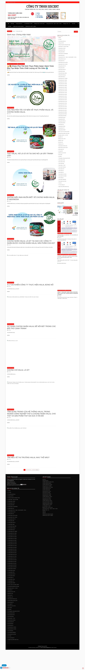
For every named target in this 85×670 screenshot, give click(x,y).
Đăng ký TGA (60, 140)
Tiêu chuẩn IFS (61, 172)
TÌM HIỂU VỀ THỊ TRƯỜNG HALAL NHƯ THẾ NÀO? (28, 457)
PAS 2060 (60, 154)
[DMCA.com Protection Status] (23, 484)
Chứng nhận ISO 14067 (62, 87)
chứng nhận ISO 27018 (62, 106)
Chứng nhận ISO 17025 (62, 92)
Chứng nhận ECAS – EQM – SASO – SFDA (53, 23)
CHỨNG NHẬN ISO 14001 (47, 496)
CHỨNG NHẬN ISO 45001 (47, 500)
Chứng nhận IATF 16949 (62, 78)
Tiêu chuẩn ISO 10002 (62, 174)
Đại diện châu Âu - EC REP (72, 254)
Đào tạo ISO (60, 142)
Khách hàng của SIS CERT (63, 147)
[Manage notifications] (83, 668)
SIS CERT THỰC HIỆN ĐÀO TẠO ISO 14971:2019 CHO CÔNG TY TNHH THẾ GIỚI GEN (67, 210)
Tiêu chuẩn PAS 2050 (62, 181)
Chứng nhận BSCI (61, 51)
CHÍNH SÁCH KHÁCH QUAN (18, 26)
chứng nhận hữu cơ (61, 76)
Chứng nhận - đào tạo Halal (12, 63)
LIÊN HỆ (9, 26)
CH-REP (59, 39)
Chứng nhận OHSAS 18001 (47, 503)
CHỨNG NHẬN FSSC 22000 (47, 487)
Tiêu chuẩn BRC (61, 163)
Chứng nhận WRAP (61, 129)
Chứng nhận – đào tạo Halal (63, 46)
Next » (37, 469)
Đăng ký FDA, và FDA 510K (39, 23)
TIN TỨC (73, 23)
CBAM (59, 37)
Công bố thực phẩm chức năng (63, 133)
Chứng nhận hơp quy (62, 74)
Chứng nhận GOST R (62, 65)
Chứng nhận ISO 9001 (62, 115)
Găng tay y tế (60, 143)
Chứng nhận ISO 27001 (62, 103)
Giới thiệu (12, 23)
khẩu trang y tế (61, 149)
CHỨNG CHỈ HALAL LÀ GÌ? (18, 370)
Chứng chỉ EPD (61, 42)
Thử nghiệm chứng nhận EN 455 (64, 158)
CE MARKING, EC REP (28, 23)
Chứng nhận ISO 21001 (62, 96)
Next (77, 210)
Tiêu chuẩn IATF (61, 168)
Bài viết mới (60, 219)
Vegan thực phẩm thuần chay (63, 186)
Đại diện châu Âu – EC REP (63, 135)
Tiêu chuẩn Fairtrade (62, 167)
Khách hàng (60, 202)
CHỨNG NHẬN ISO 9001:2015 (48, 481)
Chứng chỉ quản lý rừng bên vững (64, 44)
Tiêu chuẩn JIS (60, 177)
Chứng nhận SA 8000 (46, 492)
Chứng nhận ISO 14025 (62, 83)
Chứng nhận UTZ (61, 128)
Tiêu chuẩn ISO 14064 (62, 175)
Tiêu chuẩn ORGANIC (62, 179)
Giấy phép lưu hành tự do (62, 145)
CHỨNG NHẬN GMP (46, 489)
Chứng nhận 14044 (61, 48)
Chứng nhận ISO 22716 (62, 101)
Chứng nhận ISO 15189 (62, 89)
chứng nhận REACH (62, 120)
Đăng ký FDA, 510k (61, 138)
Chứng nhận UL (61, 124)
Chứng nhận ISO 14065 (62, 85)
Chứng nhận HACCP (62, 69)
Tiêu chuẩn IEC (61, 170)
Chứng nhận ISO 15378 (62, 90)
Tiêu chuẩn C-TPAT (61, 165)
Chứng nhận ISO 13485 (62, 80)
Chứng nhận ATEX (61, 50)
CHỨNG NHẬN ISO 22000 (47, 484)
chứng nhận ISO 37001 (62, 108)
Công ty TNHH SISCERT (42, 6)
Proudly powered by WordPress (34, 647)
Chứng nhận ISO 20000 (62, 94)
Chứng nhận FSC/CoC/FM (63, 62)
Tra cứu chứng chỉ (61, 184)
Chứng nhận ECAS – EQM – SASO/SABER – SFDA (67, 57)
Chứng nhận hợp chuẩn (62, 73)
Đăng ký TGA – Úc (66, 23)
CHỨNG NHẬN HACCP (46, 488)
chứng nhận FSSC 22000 (62, 64)
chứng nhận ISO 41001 (62, 110)
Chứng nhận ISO (19, 23)
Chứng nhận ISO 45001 (62, 112)
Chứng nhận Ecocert (62, 58)
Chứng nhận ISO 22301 (62, 99)
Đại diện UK (60, 136)
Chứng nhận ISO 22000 (62, 97)
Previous (58, 210)
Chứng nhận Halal (21, 63)
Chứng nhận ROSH (61, 122)
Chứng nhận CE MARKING (63, 53)
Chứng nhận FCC (61, 60)
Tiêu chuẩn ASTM (61, 159)
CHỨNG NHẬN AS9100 (46, 483)
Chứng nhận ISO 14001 (62, 81)
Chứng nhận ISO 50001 (62, 113)
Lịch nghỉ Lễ (60, 151)
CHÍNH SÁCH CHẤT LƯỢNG (30, 26)
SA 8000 (60, 156)
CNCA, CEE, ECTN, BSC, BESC (63, 131)
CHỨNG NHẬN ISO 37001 (47, 504)
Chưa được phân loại (62, 41)
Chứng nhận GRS (61, 67)
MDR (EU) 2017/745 (62, 152)
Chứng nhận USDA (61, 126)
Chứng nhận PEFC (61, 119)
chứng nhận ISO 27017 (62, 104)
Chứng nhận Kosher (61, 117)
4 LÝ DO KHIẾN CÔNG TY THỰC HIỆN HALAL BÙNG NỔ (30, 285)
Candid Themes (53, 647)
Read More (8, 118)
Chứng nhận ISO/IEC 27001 (47, 501)
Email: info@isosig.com (11, 481)
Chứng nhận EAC (61, 55)
